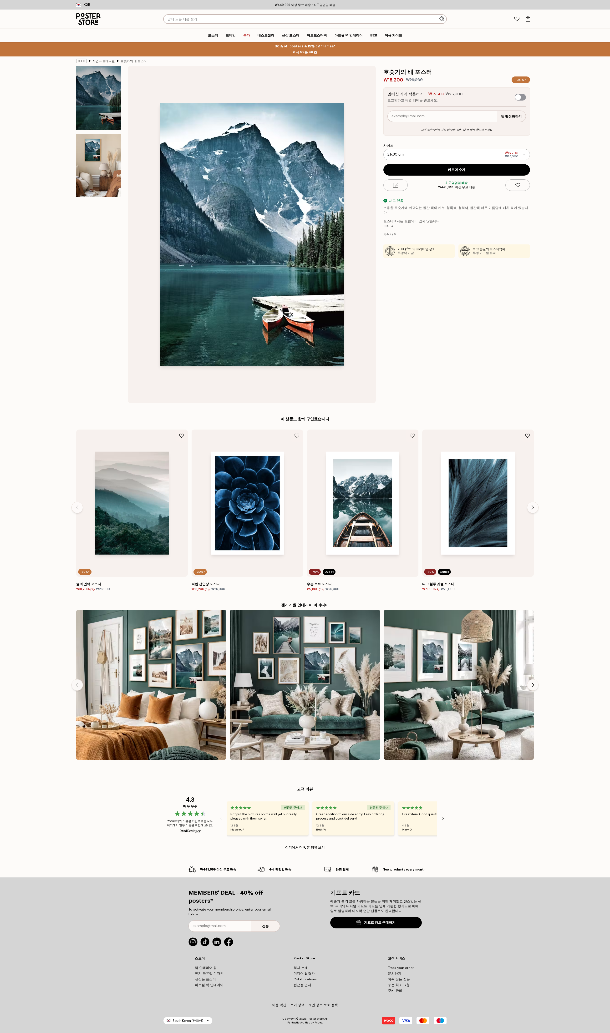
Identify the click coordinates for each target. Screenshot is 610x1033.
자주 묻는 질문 (399, 979)
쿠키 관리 (395, 990)
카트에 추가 (456, 170)
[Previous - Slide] (77, 507)
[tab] (516, 19)
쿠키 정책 (297, 1005)
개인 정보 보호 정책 (323, 1005)
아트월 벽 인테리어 (209, 985)
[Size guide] (395, 185)
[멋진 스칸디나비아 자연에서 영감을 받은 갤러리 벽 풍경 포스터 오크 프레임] (305, 685)
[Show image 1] (98, 98)
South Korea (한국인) (188, 1021)
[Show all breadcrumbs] (81, 61)
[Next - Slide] (533, 507)
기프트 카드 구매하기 (380, 923)
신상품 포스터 (205, 979)
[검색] (442, 19)
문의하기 (394, 973)
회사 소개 (301, 968)
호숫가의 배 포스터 (134, 61)
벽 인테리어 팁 (206, 968)
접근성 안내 (302, 985)
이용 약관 (279, 1005)
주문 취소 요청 (399, 985)
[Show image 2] (98, 165)
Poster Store (316, 1018)
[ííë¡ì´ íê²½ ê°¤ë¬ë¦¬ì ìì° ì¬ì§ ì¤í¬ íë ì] (151, 685)
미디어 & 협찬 (304, 973)
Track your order (401, 968)
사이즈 (388, 145)
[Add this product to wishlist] (517, 185)
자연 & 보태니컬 (103, 61)
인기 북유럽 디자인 (209, 973)
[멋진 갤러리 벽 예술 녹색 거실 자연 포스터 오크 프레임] (459, 685)
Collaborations (305, 979)
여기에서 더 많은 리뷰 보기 (305, 847)
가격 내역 (389, 235)
